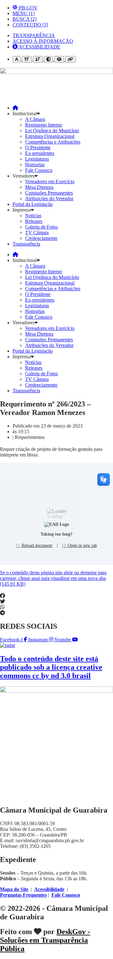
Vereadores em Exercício (49, 181)
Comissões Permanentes (49, 193)
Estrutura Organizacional (49, 136)
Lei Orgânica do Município (52, 130)
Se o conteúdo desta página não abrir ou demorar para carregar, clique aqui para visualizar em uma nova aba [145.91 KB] (53, 578)
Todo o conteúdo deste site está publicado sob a (51, 667)
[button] (56, 596)
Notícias (33, 215)
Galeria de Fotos (41, 227)
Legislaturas (37, 159)
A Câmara (35, 119)
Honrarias (35, 164)
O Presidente (38, 147)
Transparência (26, 244)
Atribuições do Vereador (49, 198)
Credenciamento (41, 238)
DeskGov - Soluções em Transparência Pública (45, 940)
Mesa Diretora (39, 187)
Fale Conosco (38, 170)
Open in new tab (82, 545)
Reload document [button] (36, 545)
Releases (33, 221)
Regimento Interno (43, 125)
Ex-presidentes (39, 153)
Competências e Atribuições (52, 142)
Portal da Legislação (33, 204)
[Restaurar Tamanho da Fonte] (17, 59)
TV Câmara (37, 232)
